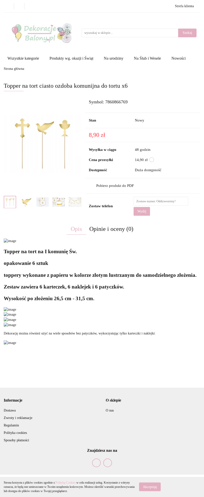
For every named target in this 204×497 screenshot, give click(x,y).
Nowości (178, 58)
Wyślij (141, 211)
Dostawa (10, 410)
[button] (13, 400)
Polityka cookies (15, 433)
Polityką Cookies (65, 482)
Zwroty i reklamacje (18, 418)
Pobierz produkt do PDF (115, 186)
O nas (110, 410)
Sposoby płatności (16, 440)
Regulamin (11, 425)
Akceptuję (150, 487)
